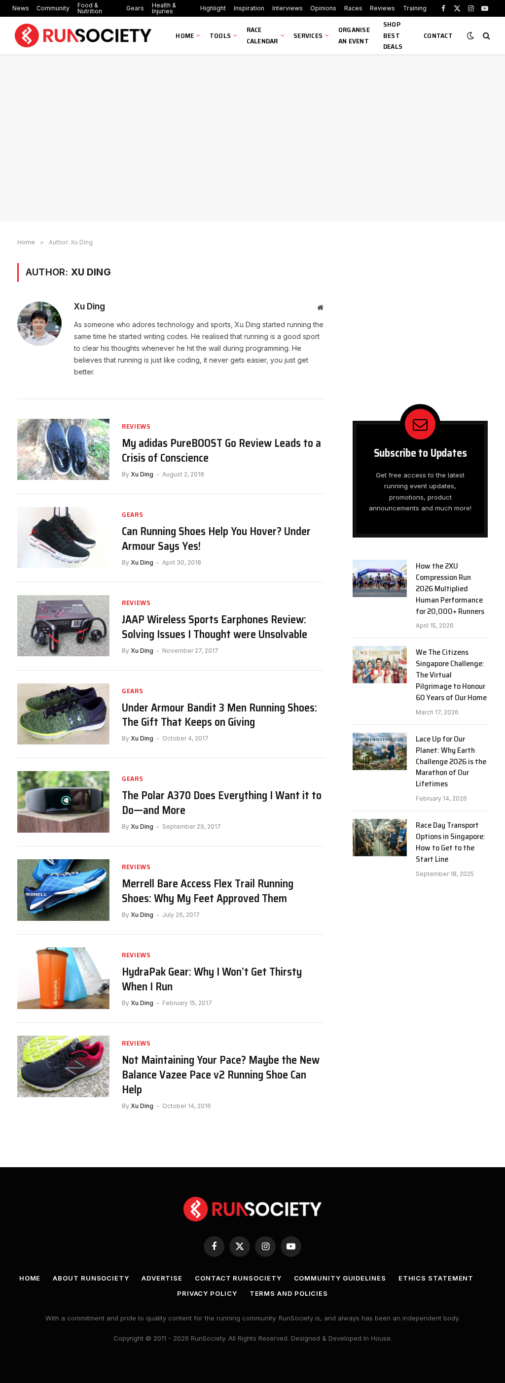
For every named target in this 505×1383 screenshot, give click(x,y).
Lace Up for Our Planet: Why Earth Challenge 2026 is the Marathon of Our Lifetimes (451, 762)
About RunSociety (91, 1278)
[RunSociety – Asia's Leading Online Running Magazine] (84, 36)
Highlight (213, 8)
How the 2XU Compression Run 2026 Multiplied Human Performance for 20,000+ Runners (450, 589)
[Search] (485, 36)
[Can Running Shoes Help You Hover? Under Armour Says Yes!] (63, 538)
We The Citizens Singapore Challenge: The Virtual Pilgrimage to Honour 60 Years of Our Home (451, 675)
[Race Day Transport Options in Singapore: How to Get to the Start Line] (380, 837)
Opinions (323, 8)
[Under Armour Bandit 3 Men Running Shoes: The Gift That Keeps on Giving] (63, 714)
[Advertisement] (252, 138)
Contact (438, 35)
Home (185, 35)
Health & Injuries (164, 8)
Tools (220, 35)
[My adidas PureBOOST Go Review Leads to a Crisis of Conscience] (63, 449)
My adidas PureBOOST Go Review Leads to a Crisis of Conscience (221, 451)
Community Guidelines (340, 1278)
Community (53, 8)
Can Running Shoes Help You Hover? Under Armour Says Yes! (216, 539)
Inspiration (249, 8)
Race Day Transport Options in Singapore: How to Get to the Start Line (450, 842)
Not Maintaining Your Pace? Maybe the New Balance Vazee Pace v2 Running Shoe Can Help (221, 1075)
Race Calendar (262, 35)
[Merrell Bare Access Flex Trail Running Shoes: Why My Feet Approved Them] (63, 890)
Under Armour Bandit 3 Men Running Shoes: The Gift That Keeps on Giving (219, 715)
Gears (135, 8)
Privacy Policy (207, 1293)
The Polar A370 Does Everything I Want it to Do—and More (222, 803)
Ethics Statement (436, 1278)
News (20, 8)
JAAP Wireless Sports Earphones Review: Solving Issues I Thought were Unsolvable (214, 627)
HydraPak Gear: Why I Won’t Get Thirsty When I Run (212, 979)
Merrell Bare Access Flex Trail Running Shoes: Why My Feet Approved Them (207, 891)
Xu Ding (89, 306)
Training (415, 8)
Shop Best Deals (392, 35)
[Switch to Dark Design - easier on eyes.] (470, 35)
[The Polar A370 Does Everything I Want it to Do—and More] (63, 802)
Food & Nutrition (89, 8)
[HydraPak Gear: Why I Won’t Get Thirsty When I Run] (63, 978)
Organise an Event (354, 35)
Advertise (162, 1278)
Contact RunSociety (238, 1278)
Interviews (287, 8)
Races (353, 8)
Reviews (382, 8)
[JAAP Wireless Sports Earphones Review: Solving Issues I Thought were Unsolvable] (63, 626)
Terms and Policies (289, 1293)
